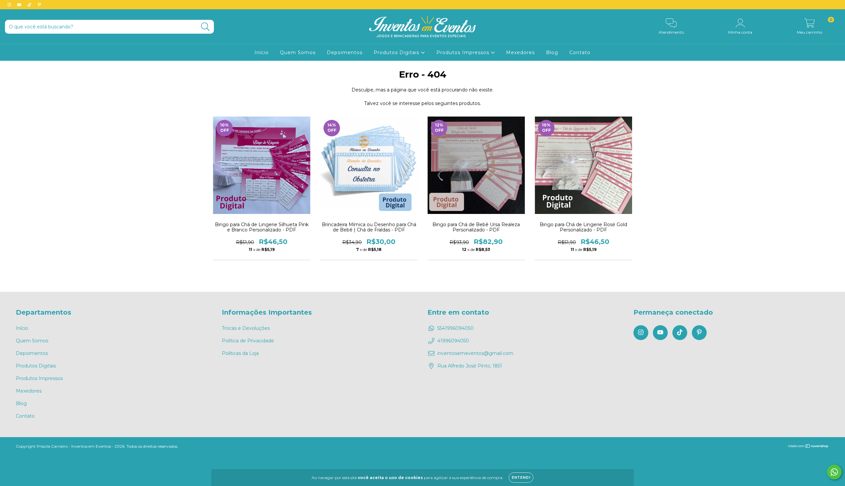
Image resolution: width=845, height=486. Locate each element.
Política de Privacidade (248, 341)
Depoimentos (344, 52)
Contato (580, 52)
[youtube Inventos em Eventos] (20, 5)
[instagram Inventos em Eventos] (10, 5)
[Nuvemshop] (808, 446)
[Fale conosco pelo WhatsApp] (834, 472)
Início (261, 52)
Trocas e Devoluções (246, 328)
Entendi (521, 477)
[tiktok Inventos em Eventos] (30, 5)
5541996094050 (455, 328)
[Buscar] (205, 27)
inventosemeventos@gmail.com (475, 353)
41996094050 (453, 341)
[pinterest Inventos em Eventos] (39, 5)
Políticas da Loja (240, 353)
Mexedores (520, 52)
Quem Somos (298, 52)
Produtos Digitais (397, 52)
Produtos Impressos (463, 52)
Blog (552, 52)
